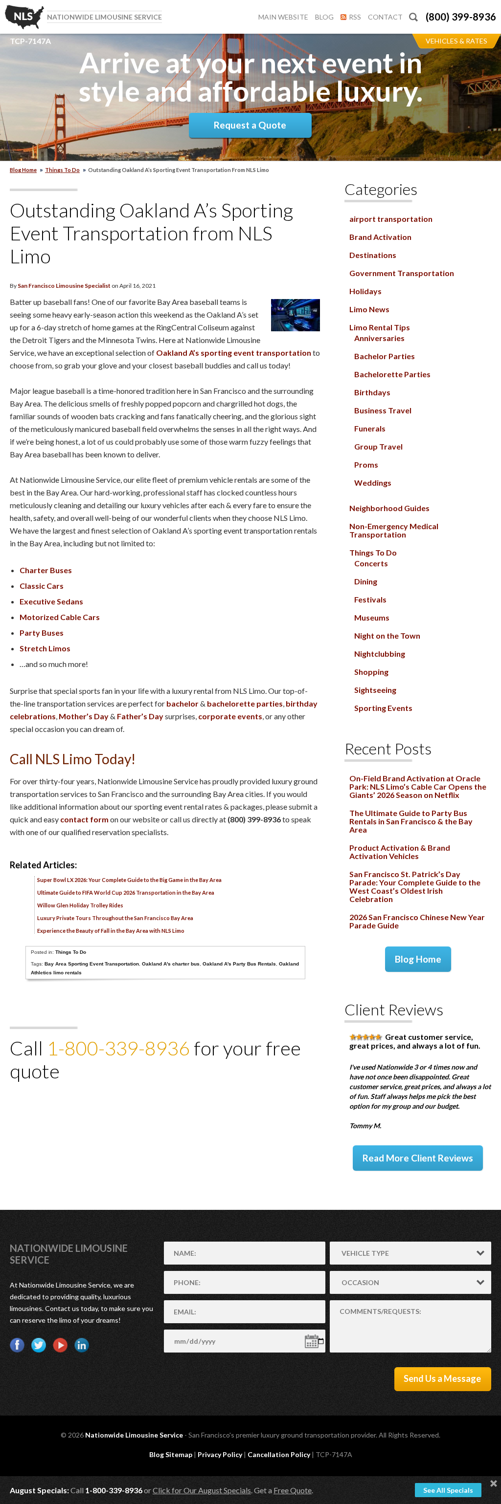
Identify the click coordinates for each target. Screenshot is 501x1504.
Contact (385, 17)
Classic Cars (42, 585)
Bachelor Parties (384, 356)
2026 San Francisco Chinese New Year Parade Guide (417, 921)
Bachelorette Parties (392, 374)
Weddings (372, 482)
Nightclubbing (379, 653)
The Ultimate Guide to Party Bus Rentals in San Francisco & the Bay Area (411, 821)
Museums (371, 617)
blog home (23, 170)
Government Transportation (401, 273)
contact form (84, 819)
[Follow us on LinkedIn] (81, 1345)
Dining (365, 581)
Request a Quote (250, 124)
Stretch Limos (45, 648)
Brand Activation (380, 236)
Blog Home (418, 959)
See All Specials (448, 1490)
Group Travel (378, 446)
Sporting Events (383, 707)
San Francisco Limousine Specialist (64, 285)
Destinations (372, 254)
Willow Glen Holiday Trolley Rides (80, 905)
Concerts (371, 563)
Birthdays (372, 392)
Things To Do (62, 170)
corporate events (230, 716)
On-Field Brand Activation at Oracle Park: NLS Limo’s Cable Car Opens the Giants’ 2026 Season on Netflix (417, 786)
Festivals (370, 599)
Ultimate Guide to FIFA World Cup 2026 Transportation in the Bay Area (125, 892)
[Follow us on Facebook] (17, 1345)
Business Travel (382, 410)
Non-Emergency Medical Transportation (393, 530)
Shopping (371, 671)
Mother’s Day (84, 716)
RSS (355, 17)
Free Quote (292, 1490)
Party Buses (42, 632)
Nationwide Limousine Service (134, 1435)
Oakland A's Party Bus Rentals (239, 964)
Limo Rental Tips (379, 327)
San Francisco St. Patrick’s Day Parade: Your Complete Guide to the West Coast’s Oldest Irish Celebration (414, 886)
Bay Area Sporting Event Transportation (92, 964)
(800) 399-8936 (461, 16)
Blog (324, 17)
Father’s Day (140, 716)
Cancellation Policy (279, 1454)
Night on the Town (387, 635)
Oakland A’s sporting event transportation (233, 352)
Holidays (365, 291)
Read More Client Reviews (418, 1157)
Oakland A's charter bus (171, 964)
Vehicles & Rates (456, 41)
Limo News (369, 309)
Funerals (370, 428)
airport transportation (391, 218)
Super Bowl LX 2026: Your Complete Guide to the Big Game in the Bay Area (129, 880)
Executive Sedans (51, 601)
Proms (366, 464)
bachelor (182, 703)
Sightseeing (375, 689)
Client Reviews (393, 1009)
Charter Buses (46, 570)
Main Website (283, 17)
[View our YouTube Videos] (60, 1345)
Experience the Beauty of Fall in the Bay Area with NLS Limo (110, 930)
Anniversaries (379, 338)
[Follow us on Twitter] (38, 1345)
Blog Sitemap (170, 1454)
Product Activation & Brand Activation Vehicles (399, 851)
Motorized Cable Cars (60, 617)
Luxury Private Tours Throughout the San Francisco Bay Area (115, 918)
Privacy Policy (220, 1454)
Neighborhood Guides (389, 508)
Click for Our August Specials (202, 1490)
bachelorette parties (245, 703)
